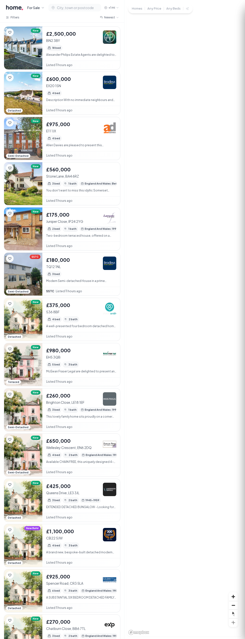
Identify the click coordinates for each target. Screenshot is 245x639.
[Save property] (10, 32)
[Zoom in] (233, 596)
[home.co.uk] (14, 8)
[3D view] (233, 622)
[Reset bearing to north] (233, 614)
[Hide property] (19, 32)
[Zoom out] (233, 605)
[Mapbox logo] (138, 632)
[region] (185, 319)
